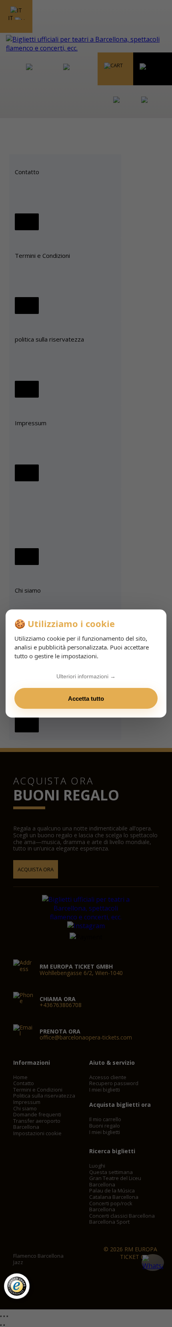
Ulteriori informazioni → (86, 676)
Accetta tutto (86, 698)
